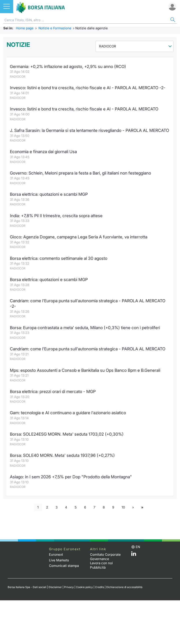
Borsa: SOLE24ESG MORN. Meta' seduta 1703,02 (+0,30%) (67, 434)
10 (123, 507)
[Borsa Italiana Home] (40, 6)
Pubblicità (98, 567)
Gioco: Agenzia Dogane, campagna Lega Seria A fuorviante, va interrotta (78, 236)
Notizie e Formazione (54, 28)
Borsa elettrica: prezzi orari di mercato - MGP (53, 391)
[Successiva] (133, 507)
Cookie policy (84, 587)
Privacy (69, 587)
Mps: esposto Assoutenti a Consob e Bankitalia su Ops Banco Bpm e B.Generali (85, 370)
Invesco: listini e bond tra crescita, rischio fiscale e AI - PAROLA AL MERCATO (84, 109)
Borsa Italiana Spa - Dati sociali (27, 587)
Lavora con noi (101, 563)
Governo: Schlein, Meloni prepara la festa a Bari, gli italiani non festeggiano (80, 173)
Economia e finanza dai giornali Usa (43, 151)
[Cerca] (172, 20)
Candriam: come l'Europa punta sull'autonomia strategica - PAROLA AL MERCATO (87, 348)
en (138, 547)
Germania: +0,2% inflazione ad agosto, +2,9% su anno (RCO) (68, 66)
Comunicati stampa (64, 566)
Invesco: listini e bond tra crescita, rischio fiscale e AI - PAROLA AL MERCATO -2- (88, 87)
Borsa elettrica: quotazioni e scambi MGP (49, 194)
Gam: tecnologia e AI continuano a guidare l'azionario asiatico (68, 412)
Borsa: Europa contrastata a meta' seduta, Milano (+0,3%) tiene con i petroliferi (85, 327)
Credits (99, 587)
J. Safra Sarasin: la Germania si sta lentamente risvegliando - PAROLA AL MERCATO (89, 130)
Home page (25, 28)
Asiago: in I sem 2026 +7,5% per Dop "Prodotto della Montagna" (71, 476)
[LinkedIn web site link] (133, 555)
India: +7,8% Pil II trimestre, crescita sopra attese (56, 215)
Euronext (56, 554)
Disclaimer (55, 587)
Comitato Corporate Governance (105, 556)
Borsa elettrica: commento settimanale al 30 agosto (58, 258)
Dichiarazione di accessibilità (124, 587)
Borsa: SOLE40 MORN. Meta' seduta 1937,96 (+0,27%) (62, 455)
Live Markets (59, 560)
